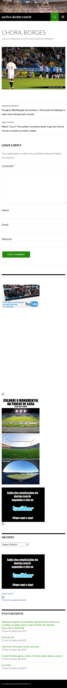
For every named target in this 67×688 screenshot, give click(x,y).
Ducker (29, 38)
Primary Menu (63, 17)
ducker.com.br (8, 594)
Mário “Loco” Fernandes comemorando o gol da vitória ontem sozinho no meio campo (33, 126)
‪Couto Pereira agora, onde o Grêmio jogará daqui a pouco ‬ (32, 655)
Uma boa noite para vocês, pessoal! (20, 646)
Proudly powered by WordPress (16, 683)
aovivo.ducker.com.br (17, 17)
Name (5, 210)
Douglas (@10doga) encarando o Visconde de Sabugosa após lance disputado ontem (33, 110)
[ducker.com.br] (3, 596)
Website (7, 239)
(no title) (6, 665)
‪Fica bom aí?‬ (8, 637)
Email (5, 224)
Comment (8, 165)
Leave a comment (44, 38)
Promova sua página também (14, 600)
